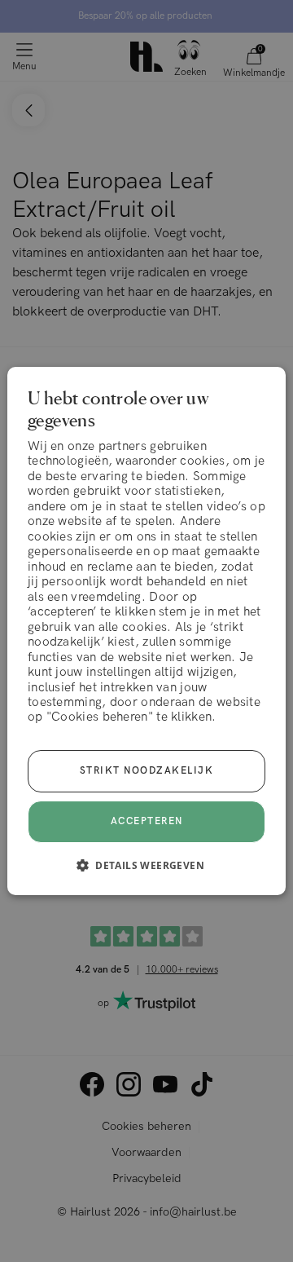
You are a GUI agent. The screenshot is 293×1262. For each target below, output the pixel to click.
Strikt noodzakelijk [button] (147, 771)
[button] (146, 865)
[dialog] (146, 631)
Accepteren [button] (147, 821)
